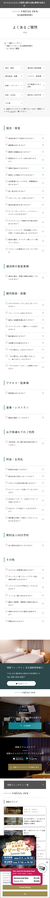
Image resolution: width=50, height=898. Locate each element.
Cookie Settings (25, 887)
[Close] (47, 862)
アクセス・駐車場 (34, 76)
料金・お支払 (10, 95)
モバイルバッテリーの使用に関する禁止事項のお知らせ (24, 4)
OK (25, 894)
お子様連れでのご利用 (34, 85)
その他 (7, 103)
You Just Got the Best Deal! (26, 859)
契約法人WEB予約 (34, 95)
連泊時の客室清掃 (34, 68)
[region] (25, 878)
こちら (11, 111)
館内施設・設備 (11, 76)
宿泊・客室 (9, 68)
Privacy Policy (7, 882)
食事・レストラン (12, 85)
